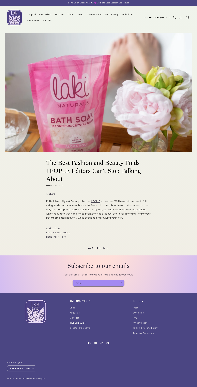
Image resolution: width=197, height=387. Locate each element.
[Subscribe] (121, 283)
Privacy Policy (140, 323)
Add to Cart (53, 228)
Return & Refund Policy (145, 328)
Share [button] (52, 193)
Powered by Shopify (36, 378)
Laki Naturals (21, 378)
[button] (174, 17)
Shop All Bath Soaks (58, 232)
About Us (75, 312)
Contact (74, 317)
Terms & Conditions (143, 333)
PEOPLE (95, 201)
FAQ (135, 317)
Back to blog (100, 248)
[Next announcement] (189, 2)
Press (135, 307)
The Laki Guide (78, 323)
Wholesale (138, 312)
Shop (72, 307)
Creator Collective (80, 328)
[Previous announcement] (8, 2)
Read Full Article (56, 236)
